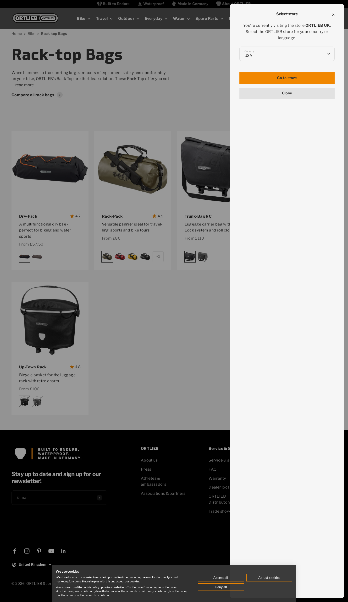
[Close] (333, 14)
